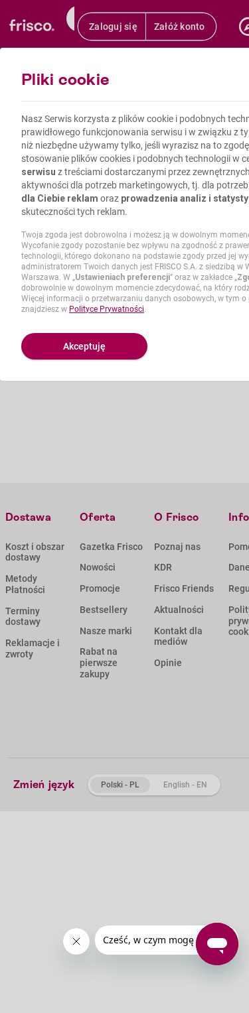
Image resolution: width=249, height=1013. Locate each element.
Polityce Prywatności (106, 309)
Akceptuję (84, 346)
